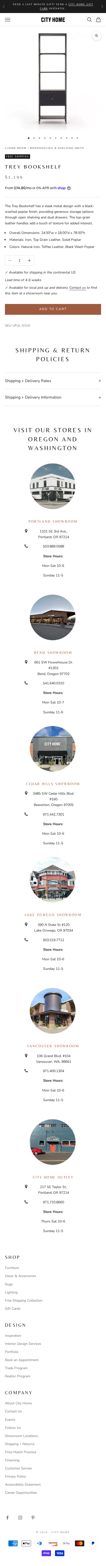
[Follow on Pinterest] (33, 1517)
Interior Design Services (23, 1343)
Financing (12, 1460)
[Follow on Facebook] (7, 1517)
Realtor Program (17, 1376)
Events (10, 1419)
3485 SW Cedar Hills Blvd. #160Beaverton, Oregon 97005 (53, 799)
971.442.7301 (53, 814)
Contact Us (13, 1411)
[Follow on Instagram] (20, 1517)
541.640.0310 (53, 683)
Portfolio (11, 1352)
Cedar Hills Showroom (53, 784)
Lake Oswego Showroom (53, 915)
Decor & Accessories (20, 1276)
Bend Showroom (53, 653)
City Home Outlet (53, 1177)
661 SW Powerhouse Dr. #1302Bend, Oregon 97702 (53, 668)
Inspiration (13, 1335)
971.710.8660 (53, 1202)
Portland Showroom (53, 521)
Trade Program (16, 1368)
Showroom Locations (21, 1436)
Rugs (9, 1284)
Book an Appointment (22, 1360)
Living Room (16, 148)
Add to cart (53, 309)
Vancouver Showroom (53, 1046)
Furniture (12, 1267)
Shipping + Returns (20, 1444)
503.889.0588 (53, 546)
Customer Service (18, 1468)
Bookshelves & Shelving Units (57, 148)
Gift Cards (12, 1308)
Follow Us (13, 1427)
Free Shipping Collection (23, 1300)
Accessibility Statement (23, 1484)
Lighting (11, 1292)
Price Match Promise (20, 1452)
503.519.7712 (53, 940)
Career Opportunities (21, 1492)
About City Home (18, 1403)
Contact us (77, 287)
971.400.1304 (53, 1071)
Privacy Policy (15, 1476)
